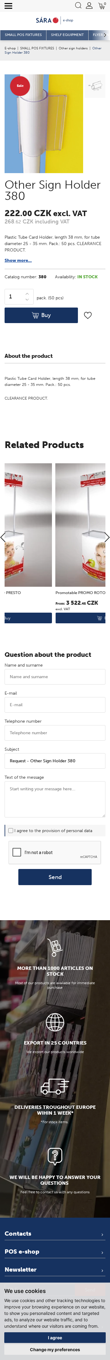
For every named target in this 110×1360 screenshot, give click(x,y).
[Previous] (3, 537)
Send (55, 877)
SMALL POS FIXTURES (37, 48)
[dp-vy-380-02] (94, 86)
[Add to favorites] (88, 315)
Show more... (18, 260)
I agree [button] (55, 1337)
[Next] (107, 537)
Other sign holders (73, 48)
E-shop (10, 48)
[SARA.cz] (55, 20)
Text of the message (24, 777)
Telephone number (23, 721)
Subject (12, 749)
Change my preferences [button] (55, 1349)
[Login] (89, 5)
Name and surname (24, 665)
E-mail (11, 693)
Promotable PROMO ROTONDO (36, 592)
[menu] (8, 6)
